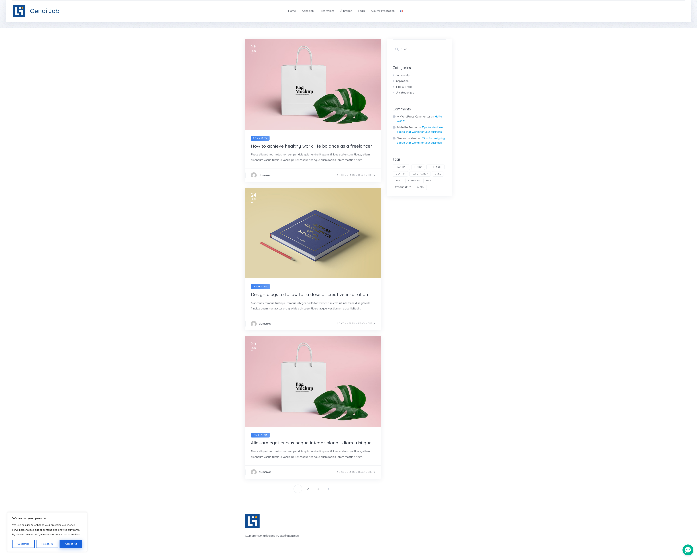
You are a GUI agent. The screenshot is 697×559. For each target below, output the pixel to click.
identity (400, 174)
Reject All (47, 544)
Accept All (71, 544)
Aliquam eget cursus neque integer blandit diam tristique (311, 442)
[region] (47, 532)
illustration (420, 174)
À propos (346, 11)
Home (292, 11)
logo (398, 180)
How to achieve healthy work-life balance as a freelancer (311, 146)
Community (260, 138)
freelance (435, 167)
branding (401, 167)
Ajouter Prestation (383, 11)
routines (414, 180)
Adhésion (308, 11)
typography (403, 187)
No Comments (346, 175)
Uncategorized (405, 93)
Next (328, 489)
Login (361, 11)
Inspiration (260, 286)
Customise (23, 544)
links (438, 174)
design (418, 167)
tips (428, 180)
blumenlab (265, 175)
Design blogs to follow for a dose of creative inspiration (309, 294)
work (420, 187)
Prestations (327, 11)
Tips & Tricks (404, 87)
